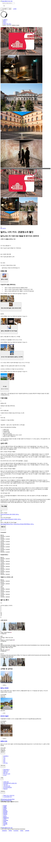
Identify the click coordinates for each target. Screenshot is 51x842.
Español (5, 812)
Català (4, 806)
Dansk (4, 809)
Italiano (5, 816)
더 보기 (25, 460)
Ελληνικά (5, 811)
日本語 (4, 819)
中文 (4, 825)
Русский (5, 822)
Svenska (5, 824)
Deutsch (5, 810)
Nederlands (6, 817)
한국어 (4, 815)
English (5, 805)
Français (5, 814)
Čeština (5, 808)
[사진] (5, 630)
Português (5, 820)
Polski (4, 821)
